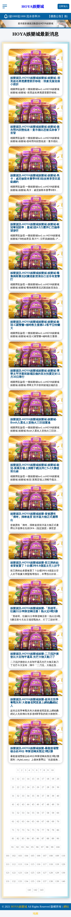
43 (23, 804)
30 (58, 787)
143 (41, 890)
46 (38, 804)
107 (45, 856)
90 (58, 838)
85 (33, 838)
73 (23, 830)
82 (18, 838)
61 (13, 821)
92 (17, 847)
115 (32, 864)
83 (23, 838)
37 (43, 796)
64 (28, 821)
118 (51, 864)
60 (58, 813)
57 (43, 813)
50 (58, 804)
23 (23, 787)
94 (27, 847)
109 (57, 856)
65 (33, 821)
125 (32, 873)
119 (57, 864)
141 (29, 890)
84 (28, 838)
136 (38, 881)
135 (32, 881)
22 (18, 787)
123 (20, 873)
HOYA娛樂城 (19, 906)
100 (58, 847)
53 (23, 813)
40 (58, 796)
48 (48, 804)
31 (13, 796)
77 (43, 830)
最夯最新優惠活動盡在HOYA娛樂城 (35, 23)
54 (28, 813)
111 (7, 864)
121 (7, 873)
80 (58, 830)
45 (33, 804)
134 (26, 881)
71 (13, 830)
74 (28, 830)
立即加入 (63, 6)
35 (33, 796)
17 (43, 779)
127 (45, 873)
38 (48, 796)
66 (38, 821)
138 (51, 881)
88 (48, 838)
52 (18, 813)
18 (48, 779)
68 (48, 821)
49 (53, 804)
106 (38, 856)
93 (22, 847)
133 (20, 881)
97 (42, 847)
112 (14, 864)
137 (45, 881)
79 (53, 830)
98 (47, 847)
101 (7, 856)
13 (23, 779)
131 (7, 881)
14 (28, 779)
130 (63, 873)
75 (33, 830)
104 (26, 856)
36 (38, 796)
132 (14, 881)
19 (53, 779)
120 (63, 864)
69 (53, 821)
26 (38, 787)
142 (35, 890)
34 (28, 796)
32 (18, 796)
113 (20, 864)
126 (38, 873)
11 (13, 779)
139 (57, 881)
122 (14, 873)
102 (14, 856)
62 (18, 821)
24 (28, 787)
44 (28, 804)
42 (18, 804)
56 (38, 813)
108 (51, 856)
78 (48, 830)
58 (48, 813)
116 (38, 864)
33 (23, 796)
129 (57, 873)
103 (20, 856)
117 (45, 864)
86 (38, 838)
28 (48, 787)
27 (43, 787)
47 (43, 804)
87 (43, 838)
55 (33, 813)
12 (18, 779)
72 (18, 830)
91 (12, 847)
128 (51, 873)
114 (26, 864)
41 (13, 804)
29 (53, 787)
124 (26, 873)
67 (43, 821)
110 (63, 856)
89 (53, 838)
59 (53, 813)
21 (13, 787)
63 (23, 821)
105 (32, 856)
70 (58, 821)
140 (63, 881)
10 (52, 770)
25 (33, 787)
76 (38, 830)
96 (37, 847)
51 (13, 813)
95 (32, 847)
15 (33, 779)
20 (58, 779)
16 (38, 779)
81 (13, 838)
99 (52, 847)
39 (53, 796)
